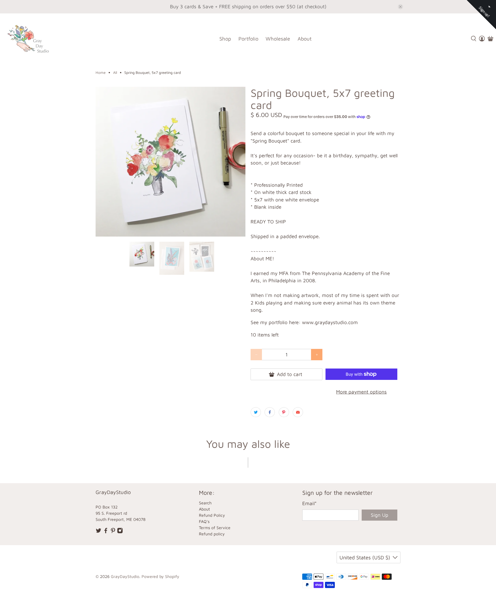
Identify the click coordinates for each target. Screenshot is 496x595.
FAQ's (204, 521)
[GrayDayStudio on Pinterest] (113, 531)
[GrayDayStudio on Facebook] (106, 531)
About (305, 39)
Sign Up (379, 515)
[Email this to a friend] (298, 412)
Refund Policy (212, 515)
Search (205, 502)
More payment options (361, 392)
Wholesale (278, 39)
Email (309, 503)
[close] (400, 6)
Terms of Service (214, 527)
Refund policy (212, 533)
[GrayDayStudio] (32, 38)
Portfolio (248, 39)
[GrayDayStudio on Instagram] (120, 531)
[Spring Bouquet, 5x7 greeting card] (170, 162)
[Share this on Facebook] (270, 412)
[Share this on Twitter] (256, 412)
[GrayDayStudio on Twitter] (99, 531)
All (115, 72)
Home (101, 72)
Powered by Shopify (160, 576)
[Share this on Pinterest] (284, 412)
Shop (225, 39)
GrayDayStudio (125, 576)
